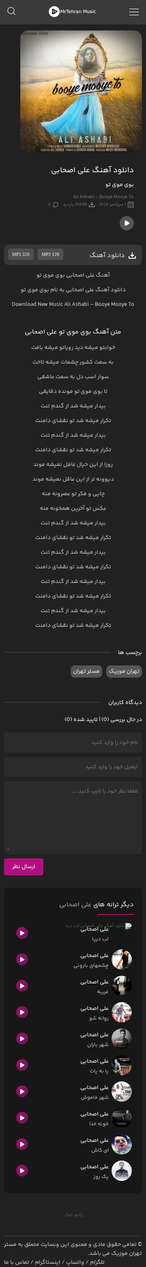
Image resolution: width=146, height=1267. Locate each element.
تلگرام (97, 1262)
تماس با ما (16, 1262)
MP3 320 (21, 254)
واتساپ (75, 1262)
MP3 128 (50, 254)
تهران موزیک (124, 671)
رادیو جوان (73, 1214)
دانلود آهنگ (110, 290)
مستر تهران (86, 671)
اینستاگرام (47, 1262)
